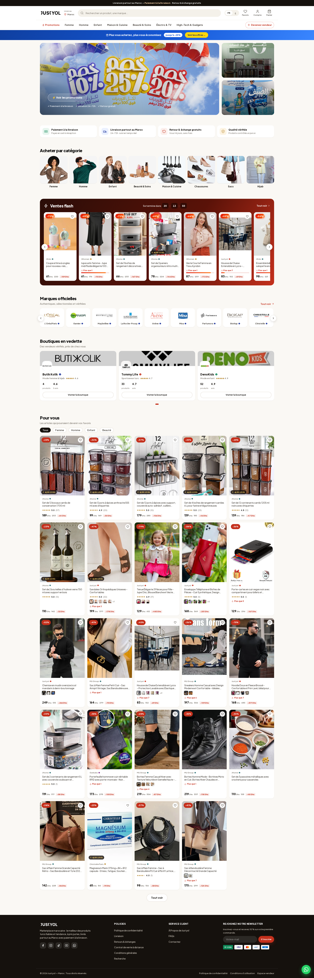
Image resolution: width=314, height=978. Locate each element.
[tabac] (110, 601)
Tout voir (262, 205)
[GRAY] (148, 784)
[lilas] (190, 601)
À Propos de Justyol (179, 930)
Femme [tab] (59, 430)
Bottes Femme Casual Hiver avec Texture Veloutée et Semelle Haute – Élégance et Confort (156, 779)
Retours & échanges (125, 941)
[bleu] (53, 693)
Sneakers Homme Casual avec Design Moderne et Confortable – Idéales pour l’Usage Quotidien (204, 688)
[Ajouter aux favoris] (72, 216)
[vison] (195, 601)
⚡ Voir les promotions (67, 97)
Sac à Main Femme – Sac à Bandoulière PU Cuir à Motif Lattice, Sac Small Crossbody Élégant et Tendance (155, 872)
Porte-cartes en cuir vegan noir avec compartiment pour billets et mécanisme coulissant (251, 592)
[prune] (186, 601)
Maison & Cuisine (117, 24)
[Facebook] (43, 945)
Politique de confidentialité (128, 930)
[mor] (157, 693)
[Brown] (143, 784)
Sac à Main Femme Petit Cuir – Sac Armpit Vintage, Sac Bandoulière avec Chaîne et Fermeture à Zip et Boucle (109, 688)
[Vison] (91, 601)
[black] (186, 876)
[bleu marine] (96, 601)
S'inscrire (266, 939)
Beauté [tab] (106, 430)
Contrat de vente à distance (129, 947)
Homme (83, 24)
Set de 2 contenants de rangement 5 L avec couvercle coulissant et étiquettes (62, 779)
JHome (119, 259)
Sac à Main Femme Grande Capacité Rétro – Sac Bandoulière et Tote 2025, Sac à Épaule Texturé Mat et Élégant (62, 871)
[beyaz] (143, 693)
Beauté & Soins (142, 24)
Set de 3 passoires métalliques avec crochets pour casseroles (250, 778)
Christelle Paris (97, 864)
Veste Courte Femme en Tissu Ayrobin (198, 264)
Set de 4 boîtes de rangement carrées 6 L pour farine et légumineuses (204, 504)
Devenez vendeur (261, 24)
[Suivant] (269, 247)
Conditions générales (125, 952)
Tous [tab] (45, 430)
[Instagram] (51, 945)
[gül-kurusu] (148, 693)
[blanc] (100, 601)
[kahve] (152, 693)
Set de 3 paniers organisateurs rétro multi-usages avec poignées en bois (165, 267)
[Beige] (190, 693)
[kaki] (247, 693)
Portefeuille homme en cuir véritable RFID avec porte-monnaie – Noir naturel (109, 779)
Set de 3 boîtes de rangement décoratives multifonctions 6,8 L (128, 266)
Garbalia (94, 773)
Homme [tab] (75, 430)
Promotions (52, 24)
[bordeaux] (233, 693)
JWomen (85, 259)
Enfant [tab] (91, 430)
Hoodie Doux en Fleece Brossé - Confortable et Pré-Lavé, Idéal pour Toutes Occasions (250, 688)
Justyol (224, 259)
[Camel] (152, 784)
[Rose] (138, 601)
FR (228, 13)
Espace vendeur (265, 973)
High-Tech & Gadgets (190, 24)
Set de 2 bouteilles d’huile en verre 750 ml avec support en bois (62, 591)
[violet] (143, 601)
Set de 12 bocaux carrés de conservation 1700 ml (56, 504)
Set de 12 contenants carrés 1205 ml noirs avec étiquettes (250, 504)
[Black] (186, 693)
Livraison (118, 936)
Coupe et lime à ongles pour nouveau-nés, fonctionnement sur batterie (58, 267)
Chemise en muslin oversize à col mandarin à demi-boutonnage (59, 687)
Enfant (98, 24)
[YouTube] (66, 945)
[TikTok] (59, 945)
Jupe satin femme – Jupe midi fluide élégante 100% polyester (95, 266)
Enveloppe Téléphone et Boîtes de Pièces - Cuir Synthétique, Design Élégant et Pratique (202, 592)
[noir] (105, 601)
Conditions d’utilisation (242, 973)
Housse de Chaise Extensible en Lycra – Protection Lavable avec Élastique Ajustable (234, 267)
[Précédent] (45, 247)
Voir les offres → (197, 35)
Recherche (120, 958)
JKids (48, 259)
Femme (69, 24)
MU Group (94, 681)
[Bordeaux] (204, 601)
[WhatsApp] (74, 945)
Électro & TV (163, 24)
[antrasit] (138, 693)
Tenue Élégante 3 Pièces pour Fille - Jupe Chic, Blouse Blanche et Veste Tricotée (155, 592)
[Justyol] (50, 13)
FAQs (171, 936)
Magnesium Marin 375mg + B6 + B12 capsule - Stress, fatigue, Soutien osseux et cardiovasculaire (108, 871)
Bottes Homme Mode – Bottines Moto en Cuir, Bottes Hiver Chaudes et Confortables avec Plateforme (204, 779)
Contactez (174, 941)
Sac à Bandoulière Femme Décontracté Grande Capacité (200, 869)
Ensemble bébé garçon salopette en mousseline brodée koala (269, 266)
